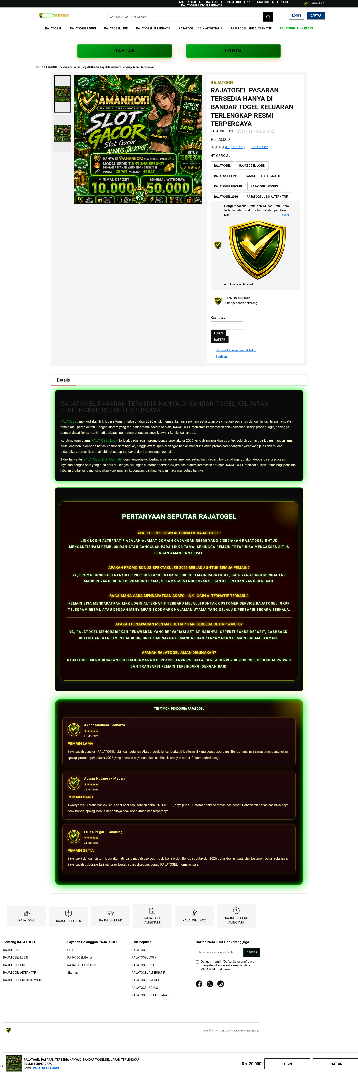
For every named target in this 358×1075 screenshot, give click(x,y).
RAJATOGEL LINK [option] (226, 176)
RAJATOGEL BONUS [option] (264, 186)
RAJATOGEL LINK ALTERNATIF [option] (267, 196)
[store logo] (53, 15)
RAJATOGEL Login (104, 440)
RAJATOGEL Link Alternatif (102, 459)
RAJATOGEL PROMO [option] (228, 186)
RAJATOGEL (214, 2)
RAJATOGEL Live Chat (81, 965)
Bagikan (221, 356)
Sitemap (73, 972)
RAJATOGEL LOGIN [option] (252, 165)
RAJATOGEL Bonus (80, 957)
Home (37, 67)
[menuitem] (53, 28)
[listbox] (255, 181)
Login (296, 15)
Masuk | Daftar (190, 2)
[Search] (268, 17)
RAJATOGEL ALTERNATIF (272, 2)
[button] (62, 94)
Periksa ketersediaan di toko (236, 350)
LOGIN (233, 50)
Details (63, 380)
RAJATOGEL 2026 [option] (226, 196)
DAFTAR (124, 50)
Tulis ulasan (259, 147)
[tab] (63, 380)
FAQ (70, 950)
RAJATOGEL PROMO (145, 980)
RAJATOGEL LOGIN (68, 921)
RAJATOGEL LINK (238, 2)
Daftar (316, 15)
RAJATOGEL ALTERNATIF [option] (263, 176)
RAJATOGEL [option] (222, 165)
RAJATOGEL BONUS (145, 987)
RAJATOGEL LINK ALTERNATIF (201, 5)
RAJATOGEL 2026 (194, 920)
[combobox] (190, 17)
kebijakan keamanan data (233, 965)
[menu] (179, 28)
